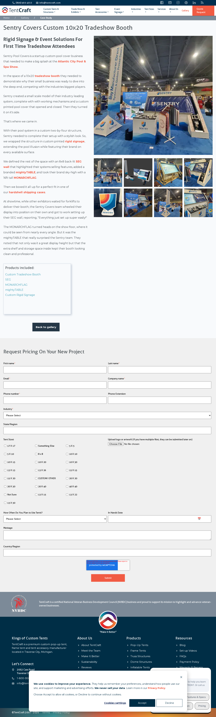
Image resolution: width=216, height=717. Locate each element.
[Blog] (202, 3)
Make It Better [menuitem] (90, 656)
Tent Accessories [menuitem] (101, 10)
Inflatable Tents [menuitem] (140, 667)
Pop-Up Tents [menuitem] (139, 645)
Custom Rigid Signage (20, 295)
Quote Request (201, 10)
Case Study (46, 18)
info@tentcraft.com (50, 3)
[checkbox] (55, 474)
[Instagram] (178, 3)
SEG (8, 279)
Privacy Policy (156, 688)
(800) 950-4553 (24, 3)
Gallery (25, 18)
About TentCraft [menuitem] (91, 645)
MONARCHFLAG (25, 177)
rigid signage (75, 141)
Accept (142, 702)
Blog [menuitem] (182, 645)
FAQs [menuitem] (183, 656)
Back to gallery (46, 327)
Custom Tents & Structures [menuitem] (51, 10)
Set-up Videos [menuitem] (188, 650)
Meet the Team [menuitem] (90, 650)
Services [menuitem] (162, 9)
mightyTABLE (25, 172)
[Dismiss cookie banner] (181, 677)
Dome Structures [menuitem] (141, 662)
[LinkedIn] (194, 3)
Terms (46, 712)
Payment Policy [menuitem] (189, 662)
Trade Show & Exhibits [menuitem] (78, 10)
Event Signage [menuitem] (118, 10)
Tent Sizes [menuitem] (149, 9)
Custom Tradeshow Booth (23, 274)
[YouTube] (169, 3)
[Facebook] (161, 3)
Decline (169, 702)
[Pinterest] (186, 3)
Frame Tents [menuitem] (138, 650)
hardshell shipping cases (27, 192)
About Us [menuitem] (173, 9)
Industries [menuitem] (136, 9)
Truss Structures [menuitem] (140, 656)
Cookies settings (115, 702)
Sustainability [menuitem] (89, 662)
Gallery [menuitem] (185, 10)
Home (6, 18)
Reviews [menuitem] (86, 667)
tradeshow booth (47, 76)
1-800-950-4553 (27, 678)
